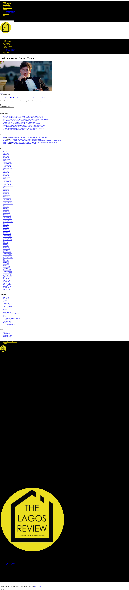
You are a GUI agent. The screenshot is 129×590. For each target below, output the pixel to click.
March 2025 (6, 177)
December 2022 (7, 217)
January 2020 (7, 270)
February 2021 (7, 250)
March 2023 (6, 213)
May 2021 (6, 246)
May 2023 (6, 210)
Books (4, 300)
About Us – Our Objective (10, 342)
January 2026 (7, 162)
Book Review (6, 5)
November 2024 (7, 183)
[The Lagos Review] (5, 33)
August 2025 (6, 169)
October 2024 (7, 184)
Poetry (5, 317)
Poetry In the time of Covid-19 (11, 318)
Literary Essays (10, 11)
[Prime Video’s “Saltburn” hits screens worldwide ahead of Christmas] (26, 90)
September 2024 (8, 186)
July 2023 (6, 207)
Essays (5, 9)
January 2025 (7, 180)
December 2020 (7, 253)
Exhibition (6, 303)
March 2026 (6, 159)
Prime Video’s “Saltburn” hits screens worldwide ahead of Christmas (24, 98)
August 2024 (6, 187)
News (4, 15)
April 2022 (6, 229)
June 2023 (6, 208)
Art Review (6, 297)
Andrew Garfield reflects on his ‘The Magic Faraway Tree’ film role (21, 123)
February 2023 (7, 214)
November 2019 (7, 273)
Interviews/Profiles (8, 305)
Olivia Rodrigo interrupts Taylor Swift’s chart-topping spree (40, 142)
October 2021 (7, 238)
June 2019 (6, 279)
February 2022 (7, 232)
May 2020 (6, 264)
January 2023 (7, 216)
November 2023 (7, 201)
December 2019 (7, 271)
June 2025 (6, 172)
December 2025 (7, 163)
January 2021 (7, 252)
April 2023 (6, 211)
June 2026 (6, 154)
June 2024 (6, 190)
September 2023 (8, 204)
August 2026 (6, 151)
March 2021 (6, 249)
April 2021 (6, 247)
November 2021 (7, 237)
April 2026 (6, 157)
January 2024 (7, 198)
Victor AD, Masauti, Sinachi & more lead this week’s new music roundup (23, 116)
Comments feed (7, 335)
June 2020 (6, 262)
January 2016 (7, 286)
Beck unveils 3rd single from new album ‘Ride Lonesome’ (19, 129)
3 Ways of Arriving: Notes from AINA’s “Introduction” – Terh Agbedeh (27, 137)
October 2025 (7, 166)
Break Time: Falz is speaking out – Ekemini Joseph (27, 139)
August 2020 (6, 259)
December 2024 (7, 181)
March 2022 (6, 231)
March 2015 (6, 289)
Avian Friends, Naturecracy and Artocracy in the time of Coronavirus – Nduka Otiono (38, 140)
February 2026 (7, 160)
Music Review (7, 3)
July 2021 (5, 243)
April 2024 (6, 193)
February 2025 (7, 178)
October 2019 (7, 274)
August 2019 (6, 277)
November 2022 (7, 219)
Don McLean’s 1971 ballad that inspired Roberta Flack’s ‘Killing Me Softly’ (23, 126)
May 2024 (6, 192)
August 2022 (6, 223)
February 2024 (7, 196)
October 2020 (7, 256)
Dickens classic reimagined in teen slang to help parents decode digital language (26, 119)
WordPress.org (7, 336)
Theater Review (7, 319)
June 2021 (6, 244)
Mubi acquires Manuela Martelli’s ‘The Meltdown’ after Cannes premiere (23, 117)
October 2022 (7, 220)
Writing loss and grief (9, 324)
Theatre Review (7, 8)
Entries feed (6, 333)
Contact (5, 343)
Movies (5, 309)
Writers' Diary (7, 322)
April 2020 (6, 265)
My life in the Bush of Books (11, 314)
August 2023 (6, 205)
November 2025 (7, 165)
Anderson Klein (7, 140)
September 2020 (8, 258)
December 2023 (7, 199)
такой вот (6, 143)
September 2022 (8, 222)
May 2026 (6, 156)
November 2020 (7, 255)
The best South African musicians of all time (23, 143)
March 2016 (6, 283)
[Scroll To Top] (0, 583)
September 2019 (7, 276)
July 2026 (6, 153)
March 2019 (6, 280)
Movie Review (7, 6)
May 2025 (6, 174)
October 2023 (7, 202)
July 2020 (6, 261)
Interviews (6, 14)
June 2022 (6, 226)
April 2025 (6, 175)
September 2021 (7, 240)
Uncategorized (7, 321)
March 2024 (6, 195)
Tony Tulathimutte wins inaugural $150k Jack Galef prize (19, 122)
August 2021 (6, 241)
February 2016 (7, 285)
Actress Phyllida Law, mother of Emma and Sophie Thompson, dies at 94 (23, 128)
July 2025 (6, 171)
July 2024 (6, 189)
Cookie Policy (38, 586)
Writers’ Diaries (10, 12)
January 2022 (7, 234)
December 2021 (7, 235)
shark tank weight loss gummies (12, 142)
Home (4, 2)
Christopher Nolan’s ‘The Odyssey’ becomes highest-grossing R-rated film (24, 125)
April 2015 (6, 288)
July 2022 (6, 225)
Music (4, 311)
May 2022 (6, 228)
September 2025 (8, 168)
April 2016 (6, 282)
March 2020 (6, 267)
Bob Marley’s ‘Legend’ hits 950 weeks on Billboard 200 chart (20, 120)
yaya (4, 137)
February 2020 (7, 268)
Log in (4, 332)
